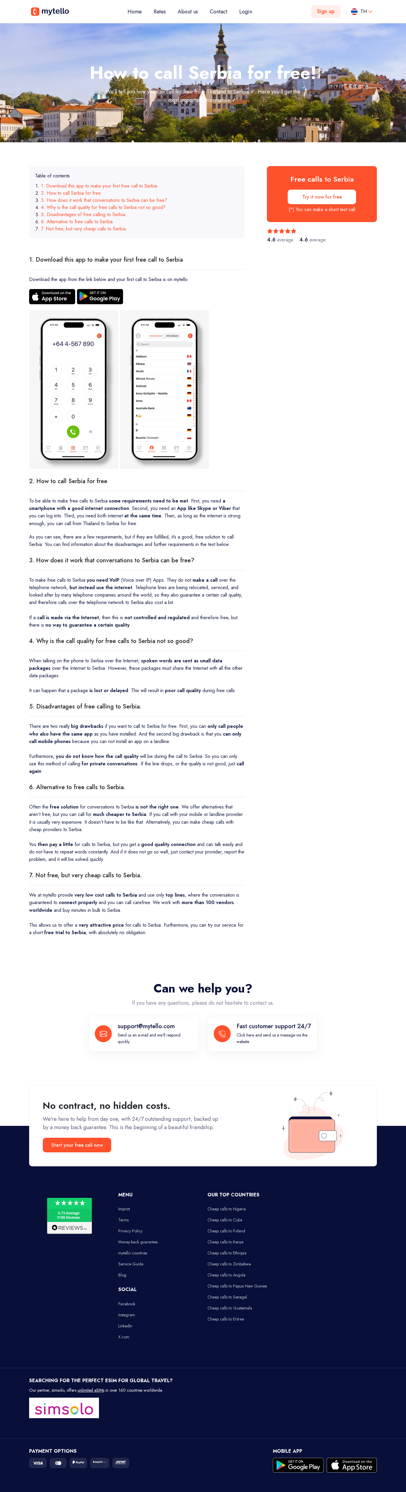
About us (188, 11)
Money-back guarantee (138, 1242)
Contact (218, 11)
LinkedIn (125, 1326)
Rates (160, 11)
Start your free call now (77, 1145)
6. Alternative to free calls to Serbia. (77, 221)
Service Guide (130, 1264)
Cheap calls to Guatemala (229, 1308)
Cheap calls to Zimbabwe (229, 1264)
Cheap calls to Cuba (224, 1220)
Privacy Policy (130, 1231)
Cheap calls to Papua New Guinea (237, 1286)
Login (245, 11)
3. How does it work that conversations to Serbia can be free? (104, 200)
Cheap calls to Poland (226, 1231)
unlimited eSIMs (91, 1390)
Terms (123, 1220)
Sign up (326, 11)
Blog (122, 1275)
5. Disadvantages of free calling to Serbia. (84, 214)
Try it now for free (322, 196)
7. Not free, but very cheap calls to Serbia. (84, 228)
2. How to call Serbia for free (71, 193)
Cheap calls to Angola (226, 1275)
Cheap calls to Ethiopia (226, 1253)
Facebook (126, 1304)
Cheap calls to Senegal (227, 1297)
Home (138, 11)
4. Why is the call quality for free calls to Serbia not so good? (103, 207)
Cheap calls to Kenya (225, 1242)
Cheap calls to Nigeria (226, 1209)
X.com (123, 1337)
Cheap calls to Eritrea (225, 1319)
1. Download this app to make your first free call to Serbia (99, 185)
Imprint (124, 1209)
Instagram (126, 1315)
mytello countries (132, 1253)
